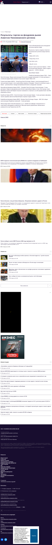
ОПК (2, 473)
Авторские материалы (7, 475)
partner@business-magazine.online (9, 504)
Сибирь (3, 524)
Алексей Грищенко (26, 41)
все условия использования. (20, 539)
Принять (34, 535)
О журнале (3, 480)
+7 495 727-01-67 (16, 488)
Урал (2, 521)
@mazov (18, 507)
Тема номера (4, 464)
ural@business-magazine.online (8, 522)
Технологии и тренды (7, 461)
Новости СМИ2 (4, 117)
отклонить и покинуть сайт (21, 542)
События (3, 459)
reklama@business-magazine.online (9, 498)
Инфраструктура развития (8, 463)
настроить (23, 540)
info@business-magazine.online (8, 494)
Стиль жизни (4, 469)
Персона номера (5, 466)
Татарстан (3, 528)
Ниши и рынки (5, 460)
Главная (2, 31)
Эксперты (3, 474)
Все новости (24, 285)
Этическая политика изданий (8, 481)
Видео (2, 476)
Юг (1, 531)
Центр (2, 517)
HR (1, 465)
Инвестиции (8, 31)
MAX (24, 507)
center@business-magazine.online (9, 519)
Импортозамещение (6, 471)
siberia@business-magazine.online (9, 526)
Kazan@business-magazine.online (8, 529)
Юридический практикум (8, 468)
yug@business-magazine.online (8, 532)
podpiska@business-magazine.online (9, 501)
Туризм (3, 470)
